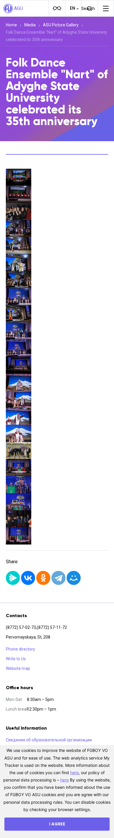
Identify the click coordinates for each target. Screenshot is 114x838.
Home (11, 25)
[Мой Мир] (74, 578)
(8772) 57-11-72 (52, 627)
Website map (18, 668)
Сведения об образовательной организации (49, 740)
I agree (57, 824)
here (74, 772)
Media (30, 25)
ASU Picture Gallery (61, 25)
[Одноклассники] (43, 578)
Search (88, 8)
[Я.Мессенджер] (13, 578)
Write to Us (16, 658)
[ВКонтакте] (28, 578)
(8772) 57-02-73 (21, 627)
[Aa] (57, 8)
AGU (18, 8)
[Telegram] (58, 578)
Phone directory (20, 649)
